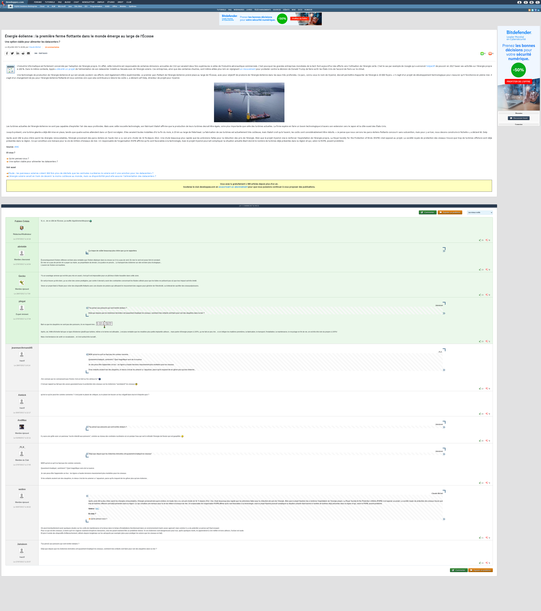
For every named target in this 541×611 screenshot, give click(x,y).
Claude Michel (35, 47)
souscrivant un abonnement (233, 187)
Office (114, 6)
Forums (38, 2)
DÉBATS (286, 10)
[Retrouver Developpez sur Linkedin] (538, 10)
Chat (76, 2)
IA (48, 6)
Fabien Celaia (22, 221)
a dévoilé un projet (65, 69)
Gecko (22, 276)
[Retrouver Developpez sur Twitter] (532, 10)
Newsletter (88, 2)
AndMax (22, 420)
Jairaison (22, 544)
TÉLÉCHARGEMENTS (262, 10)
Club (128, 2)
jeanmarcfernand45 (22, 348)
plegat (22, 301)
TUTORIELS (221, 10)
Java (70, 6)
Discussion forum (520, 118)
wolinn (22, 489)
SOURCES (277, 10)
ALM (53, 6)
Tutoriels (50, 2)
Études (111, 2)
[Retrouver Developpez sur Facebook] (535, 10)
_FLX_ (22, 447)
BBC (17, 147)
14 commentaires (52, 47)
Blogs (67, 2)
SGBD (107, 6)
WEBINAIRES (239, 10)
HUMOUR (308, 10)
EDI (86, 6)
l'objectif (431, 66)
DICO (300, 10)
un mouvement (247, 69)
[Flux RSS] (529, 10)
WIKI (294, 10)
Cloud (42, 6)
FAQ (60, 2)
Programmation (96, 6)
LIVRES (249, 10)
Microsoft (62, 6)
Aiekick (22, 395)
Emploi (100, 2)
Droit (120, 2)
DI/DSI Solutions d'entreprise (25, 6)
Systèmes (132, 6)
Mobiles (123, 6)
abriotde (22, 246)
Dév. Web (78, 6)
